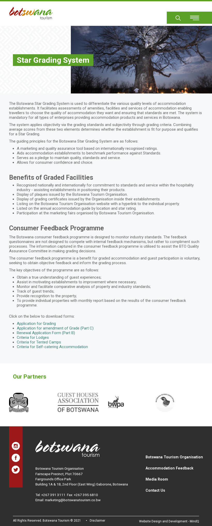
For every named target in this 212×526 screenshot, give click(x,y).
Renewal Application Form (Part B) (46, 333)
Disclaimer (97, 520)
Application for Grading (36, 323)
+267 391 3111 (53, 495)
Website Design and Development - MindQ (169, 521)
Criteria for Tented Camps (39, 342)
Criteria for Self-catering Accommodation (52, 346)
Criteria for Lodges (33, 337)
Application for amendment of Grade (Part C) (55, 328)
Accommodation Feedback (169, 468)
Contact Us (155, 490)
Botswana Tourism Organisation (174, 457)
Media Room (157, 479)
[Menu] (191, 16)
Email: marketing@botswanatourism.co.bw (68, 500)
